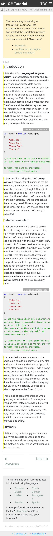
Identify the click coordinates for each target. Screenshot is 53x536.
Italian (18, 495)
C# (7, 9)
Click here (21, 510)
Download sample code (35, 129)
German (36, 491)
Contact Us (20, 533)
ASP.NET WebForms (41, 9)
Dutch (18, 491)
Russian (19, 502)
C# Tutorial (17, 4)
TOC (44, 4)
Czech (35, 488)
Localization (39, 533)
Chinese (19, 488)
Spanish (36, 502)
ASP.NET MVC (19, 9)
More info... (21, 45)
